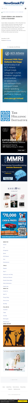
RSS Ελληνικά (6, 321)
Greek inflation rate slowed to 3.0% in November (11, 17)
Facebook (5, 309)
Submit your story (17, 389)
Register (5, 268)
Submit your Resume (7, 277)
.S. (4, 247)
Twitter (4, 312)
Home (4, 387)
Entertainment (6, 262)
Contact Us (5, 291)
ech (4, 259)
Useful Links (5, 286)
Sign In (4, 271)
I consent (22, 401)
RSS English (5, 318)
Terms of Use (6, 300)
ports (5, 253)
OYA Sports (6, 256)
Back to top (14, 379)
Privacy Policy (6, 297)
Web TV (5, 294)
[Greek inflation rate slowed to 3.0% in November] (13, 12)
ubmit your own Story (8, 274)
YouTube (5, 315)
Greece (4, 244)
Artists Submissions (7, 283)
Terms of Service (16, 387)
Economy (9, 40)
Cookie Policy (8, 387)
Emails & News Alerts (7, 280)
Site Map (5, 303)
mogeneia (6, 250)
